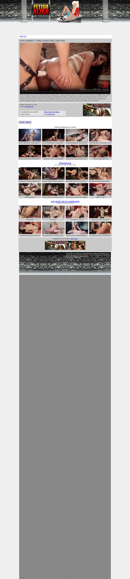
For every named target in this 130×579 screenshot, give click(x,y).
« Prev (22, 122)
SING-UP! (22, 36)
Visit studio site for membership (65, 201)
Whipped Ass (30, 106)
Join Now (74, 239)
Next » (28, 122)
